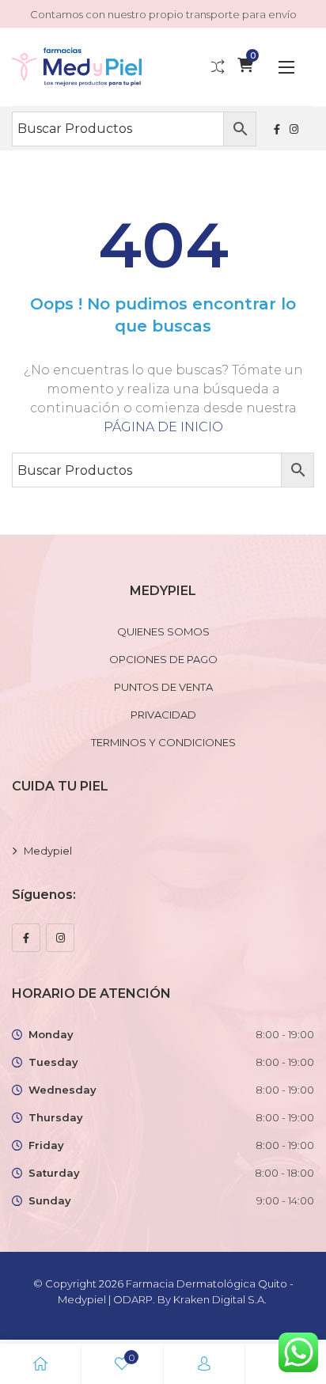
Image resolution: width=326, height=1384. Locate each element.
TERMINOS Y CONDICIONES (163, 742)
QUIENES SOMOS (163, 631)
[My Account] (204, 1364)
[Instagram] (60, 937)
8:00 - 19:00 (285, 1034)
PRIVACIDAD (163, 714)
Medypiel (48, 850)
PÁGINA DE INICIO (163, 426)
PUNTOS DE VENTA (163, 687)
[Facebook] (26, 937)
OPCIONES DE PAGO (163, 659)
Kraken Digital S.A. (221, 1299)
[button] (286, 67)
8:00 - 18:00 (284, 1172)
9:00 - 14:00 (285, 1200)
